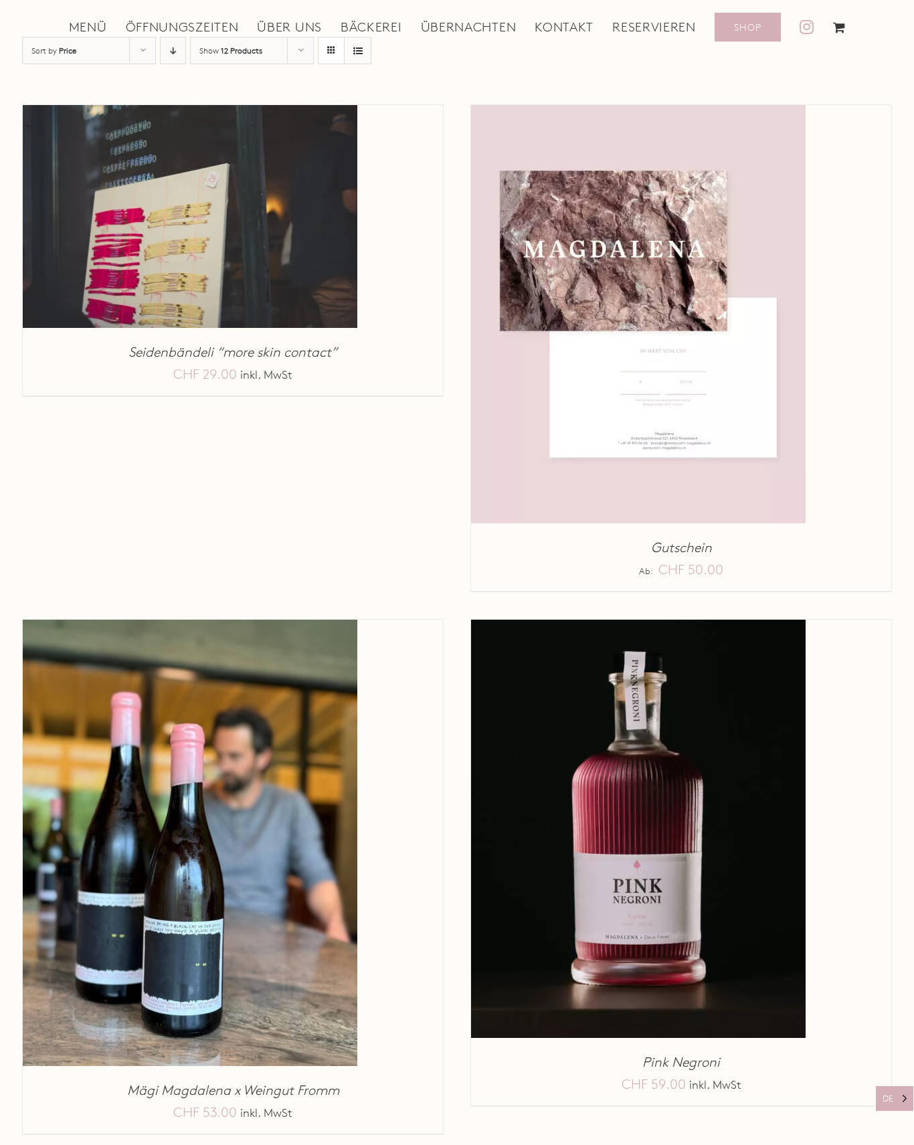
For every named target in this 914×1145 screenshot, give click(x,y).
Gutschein (681, 547)
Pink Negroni (681, 1062)
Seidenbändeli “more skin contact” (232, 352)
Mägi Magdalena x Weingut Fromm (233, 1090)
